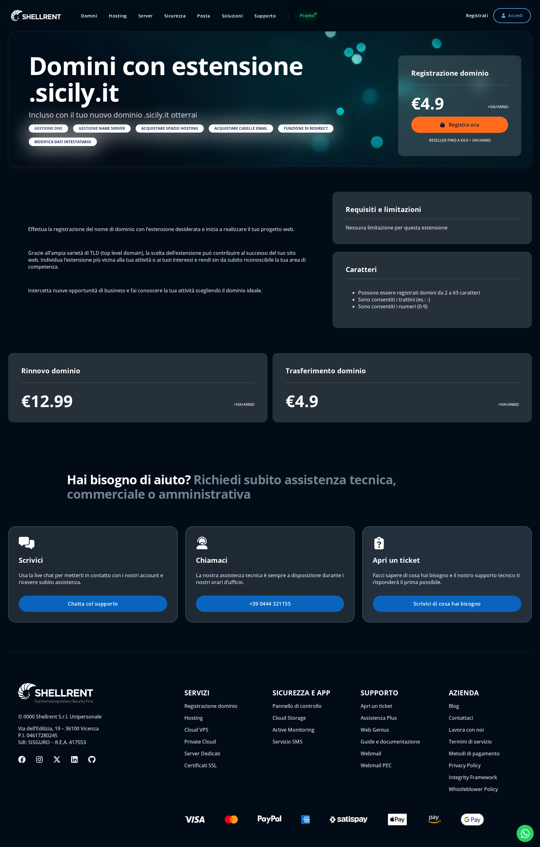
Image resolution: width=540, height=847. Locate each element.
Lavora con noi (466, 729)
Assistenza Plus (379, 717)
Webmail (371, 753)
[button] (48, 128)
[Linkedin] (74, 759)
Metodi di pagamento (474, 753)
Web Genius (375, 729)
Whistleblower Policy (473, 789)
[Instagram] (39, 759)
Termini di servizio (470, 741)
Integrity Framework (473, 777)
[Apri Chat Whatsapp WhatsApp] (525, 833)
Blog (454, 706)
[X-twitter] (57, 759)
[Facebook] (22, 759)
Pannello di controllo (297, 706)
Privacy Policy (465, 765)
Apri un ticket (376, 706)
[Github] (92, 759)
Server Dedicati (202, 753)
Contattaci (461, 717)
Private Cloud (200, 741)
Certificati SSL (200, 765)
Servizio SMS (287, 741)
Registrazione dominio (211, 706)
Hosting (193, 717)
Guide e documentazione (390, 741)
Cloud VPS (196, 729)
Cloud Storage (289, 717)
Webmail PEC (376, 765)
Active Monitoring (293, 729)
